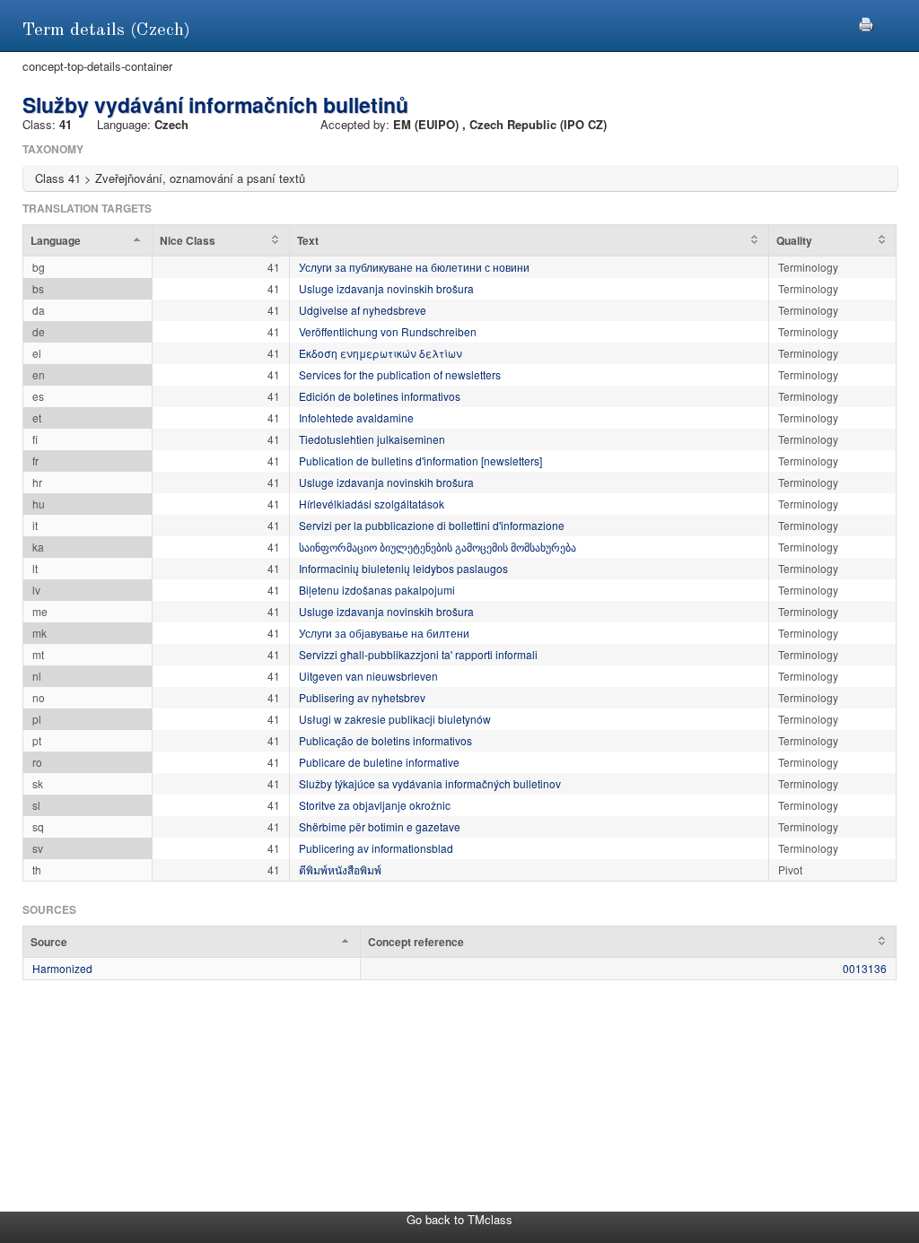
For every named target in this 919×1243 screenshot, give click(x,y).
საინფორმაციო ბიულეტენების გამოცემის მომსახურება (437, 546)
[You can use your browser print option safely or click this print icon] (866, 21)
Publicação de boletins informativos (385, 740)
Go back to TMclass (459, 1219)
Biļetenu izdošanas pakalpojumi (377, 589)
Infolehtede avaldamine (356, 417)
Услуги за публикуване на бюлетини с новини (414, 266)
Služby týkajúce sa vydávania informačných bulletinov (430, 783)
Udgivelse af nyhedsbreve (362, 309)
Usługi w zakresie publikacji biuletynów (395, 718)
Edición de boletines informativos (379, 396)
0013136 (865, 968)
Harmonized (62, 968)
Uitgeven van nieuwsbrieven (368, 675)
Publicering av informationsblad (376, 848)
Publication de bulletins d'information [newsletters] (420, 460)
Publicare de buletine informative (379, 761)
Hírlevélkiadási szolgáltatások (371, 503)
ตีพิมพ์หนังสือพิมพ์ (340, 869)
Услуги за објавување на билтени (384, 632)
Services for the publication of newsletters (400, 374)
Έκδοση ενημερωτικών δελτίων (380, 353)
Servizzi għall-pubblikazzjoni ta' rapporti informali (418, 654)
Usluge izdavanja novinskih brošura (386, 288)
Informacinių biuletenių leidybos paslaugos (403, 568)
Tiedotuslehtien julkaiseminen (372, 439)
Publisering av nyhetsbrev (362, 697)
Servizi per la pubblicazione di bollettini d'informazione (432, 525)
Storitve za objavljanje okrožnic (375, 805)
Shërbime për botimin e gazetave (379, 826)
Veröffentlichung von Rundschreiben (388, 331)
